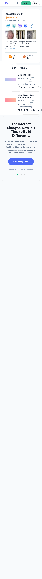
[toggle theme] (18, 3)
